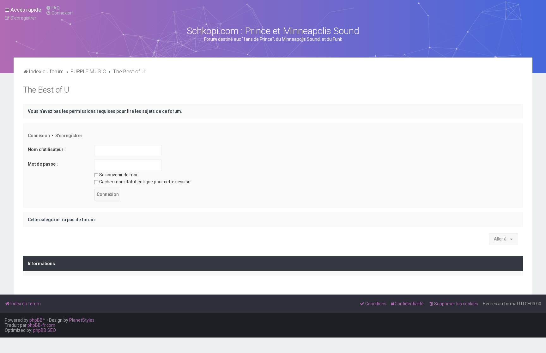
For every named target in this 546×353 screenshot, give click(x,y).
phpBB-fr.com (41, 325)
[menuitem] (53, 7)
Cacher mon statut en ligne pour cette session (145, 181)
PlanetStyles (81, 320)
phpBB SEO (44, 330)
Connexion (39, 135)
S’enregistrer (68, 135)
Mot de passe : (43, 164)
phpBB (36, 320)
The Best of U (46, 89)
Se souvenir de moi (118, 174)
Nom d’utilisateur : (47, 149)
